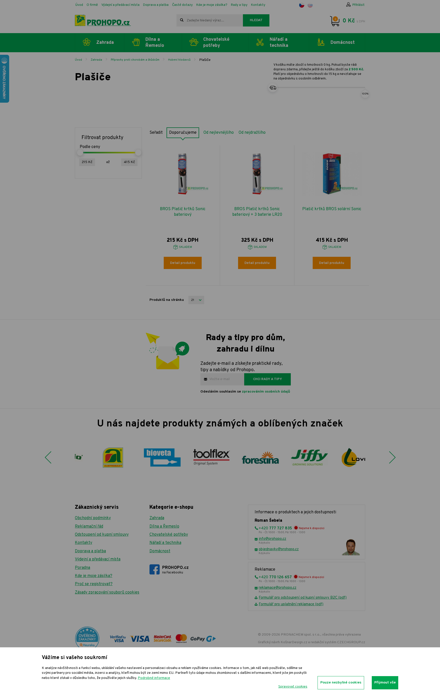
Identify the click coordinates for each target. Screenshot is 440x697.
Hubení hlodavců (179, 60)
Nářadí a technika (165, 542)
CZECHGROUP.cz (351, 642)
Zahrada (96, 60)
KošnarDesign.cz (294, 642)
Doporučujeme (183, 132)
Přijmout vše (385, 682)
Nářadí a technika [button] (279, 42)
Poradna (82, 567)
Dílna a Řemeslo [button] (154, 42)
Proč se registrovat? (94, 584)
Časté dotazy (182, 5)
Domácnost (159, 551)
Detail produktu (182, 263)
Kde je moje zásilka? (211, 5)
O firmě (92, 5)
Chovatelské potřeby (168, 534)
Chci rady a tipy (267, 379)
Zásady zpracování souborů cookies (107, 592)
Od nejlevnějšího (218, 132)
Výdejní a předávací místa (120, 5)
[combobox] (209, 20)
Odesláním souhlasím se (245, 392)
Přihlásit (358, 5)
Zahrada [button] (105, 43)
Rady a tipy (239, 5)
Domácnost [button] (343, 43)
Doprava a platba (156, 5)
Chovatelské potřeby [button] (216, 42)
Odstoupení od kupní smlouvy (102, 534)
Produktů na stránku (166, 300)
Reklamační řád (89, 526)
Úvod (79, 5)
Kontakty (258, 5)
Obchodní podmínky (93, 518)
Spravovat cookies (292, 687)
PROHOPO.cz (175, 570)
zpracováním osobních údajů (266, 392)
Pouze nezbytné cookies (340, 682)
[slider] (80, 153)
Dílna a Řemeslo (164, 526)
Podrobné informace (154, 678)
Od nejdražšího (252, 132)
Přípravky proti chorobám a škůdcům (135, 60)
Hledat (256, 20)
